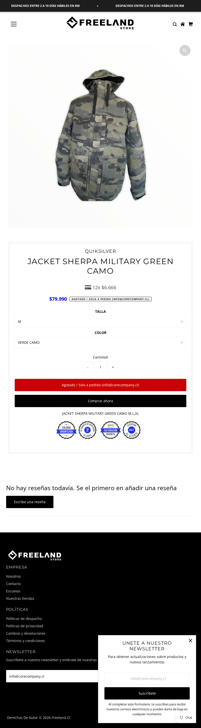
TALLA (100, 311)
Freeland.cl (61, 717)
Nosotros (13, 576)
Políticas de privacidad (24, 626)
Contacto (13, 583)
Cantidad (100, 357)
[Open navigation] (30, 24)
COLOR (100, 332)
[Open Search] (174, 24)
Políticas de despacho (24, 618)
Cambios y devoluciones (26, 633)
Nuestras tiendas (20, 598)
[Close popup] (190, 641)
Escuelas (13, 591)
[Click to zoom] (184, 50)
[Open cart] (190, 24)
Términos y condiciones (25, 640)
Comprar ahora (100, 401)
